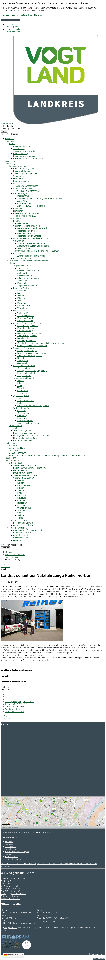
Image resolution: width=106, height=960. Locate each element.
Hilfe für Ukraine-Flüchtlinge (25, 438)
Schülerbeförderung (26, 363)
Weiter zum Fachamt (14, 711)
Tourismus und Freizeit (23, 378)
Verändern (22, 308)
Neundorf (21, 495)
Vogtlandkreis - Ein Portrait (25, 465)
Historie (20, 403)
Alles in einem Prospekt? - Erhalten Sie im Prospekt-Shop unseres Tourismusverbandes (48, 455)
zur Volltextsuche (12, 31)
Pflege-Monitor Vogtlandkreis (26, 213)
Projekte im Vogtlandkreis (24, 433)
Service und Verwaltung (15, 554)
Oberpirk (21, 500)
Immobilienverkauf (21, 181)
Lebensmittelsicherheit (27, 373)
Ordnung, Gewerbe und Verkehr (27, 323)
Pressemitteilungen (21, 171)
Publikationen (23, 196)
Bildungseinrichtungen (27, 350)
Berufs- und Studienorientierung (31, 353)
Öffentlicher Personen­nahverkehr (32, 345)
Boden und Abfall (25, 320)
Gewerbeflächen (24, 413)
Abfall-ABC (22, 201)
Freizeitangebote (24, 275)
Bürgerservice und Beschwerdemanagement (29, 261)
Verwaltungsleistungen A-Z (25, 173)
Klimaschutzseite (97, 954)
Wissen (20, 380)
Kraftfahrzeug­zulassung (28, 325)
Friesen (20, 488)
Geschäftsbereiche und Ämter (26, 226)
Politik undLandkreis (9, 139)
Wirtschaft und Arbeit (22, 408)
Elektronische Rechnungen (17, 851)
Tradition (21, 398)
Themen (13, 263)
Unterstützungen (24, 358)
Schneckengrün (24, 508)
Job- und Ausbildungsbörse (29, 355)
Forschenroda (23, 485)
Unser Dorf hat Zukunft (23, 478)
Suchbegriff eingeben (10, 128)
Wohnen (21, 295)
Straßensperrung (25, 330)
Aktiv (19, 385)
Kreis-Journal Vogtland (23, 168)
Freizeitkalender (20, 470)
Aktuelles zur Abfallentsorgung (31, 206)
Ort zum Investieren (18, 528)
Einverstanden (15, 20)
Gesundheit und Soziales (24, 365)
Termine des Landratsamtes (26, 191)
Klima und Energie (25, 318)
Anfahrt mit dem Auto (14, 709)
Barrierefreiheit (11, 854)
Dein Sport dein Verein (23, 440)
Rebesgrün (22, 503)
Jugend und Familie (22, 266)
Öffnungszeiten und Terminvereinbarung (31, 238)
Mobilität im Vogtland (22, 473)
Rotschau (21, 505)
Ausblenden (5, 20)
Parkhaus (17, 208)
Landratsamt (15, 218)
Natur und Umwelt (21, 310)
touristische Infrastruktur (28, 423)
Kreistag (13, 143)
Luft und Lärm (23, 305)
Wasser (20, 300)
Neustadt (21, 498)
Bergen (20, 480)
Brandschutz (23, 338)
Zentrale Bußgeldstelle (27, 335)
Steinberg (21, 515)
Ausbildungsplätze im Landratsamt (33, 246)
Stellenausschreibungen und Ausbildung (28, 272)
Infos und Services (17, 166)
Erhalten (21, 298)
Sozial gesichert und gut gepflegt (32, 370)
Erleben (20, 383)
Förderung (22, 415)
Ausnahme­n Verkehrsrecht (29, 333)
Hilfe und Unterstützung (28, 278)
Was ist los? (22, 268)
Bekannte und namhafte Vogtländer (33, 405)
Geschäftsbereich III (26, 233)
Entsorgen (21, 303)
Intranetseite (99, 959)
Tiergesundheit (24, 375)
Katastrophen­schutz (26, 340)
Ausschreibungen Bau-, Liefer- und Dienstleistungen (36, 251)
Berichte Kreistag (20, 153)
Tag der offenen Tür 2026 (24, 216)
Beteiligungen (19, 253)
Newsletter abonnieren (15, 859)
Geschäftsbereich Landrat (29, 236)
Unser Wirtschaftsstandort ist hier (28, 530)
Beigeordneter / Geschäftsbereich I (32, 228)
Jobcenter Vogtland (22, 430)
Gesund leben (23, 368)
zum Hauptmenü (12, 26)
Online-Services (24, 203)
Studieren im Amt (25, 248)
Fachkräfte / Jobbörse (23, 525)
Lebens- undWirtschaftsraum (12, 459)
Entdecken (13, 450)
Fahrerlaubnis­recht (25, 328)
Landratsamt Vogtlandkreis (13, 878)
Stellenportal (18, 241)
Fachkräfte (22, 418)
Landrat (16, 221)
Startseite (9, 552)
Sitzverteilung (19, 148)
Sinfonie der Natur (25, 400)
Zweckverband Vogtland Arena (31, 256)
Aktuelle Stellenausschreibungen (31, 243)
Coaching (21, 410)
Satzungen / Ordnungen (24, 156)
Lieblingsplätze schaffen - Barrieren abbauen (33, 435)
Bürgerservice (10, 927)
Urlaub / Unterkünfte (18, 453)
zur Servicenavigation (14, 29)
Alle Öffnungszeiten (46, 921)
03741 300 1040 (16, 704)
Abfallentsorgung (21, 193)
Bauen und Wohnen (22, 288)
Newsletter (18, 211)
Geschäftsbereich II (26, 231)
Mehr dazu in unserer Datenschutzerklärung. (21, 15)
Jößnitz (20, 490)
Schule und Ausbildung (23, 348)
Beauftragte (22, 223)
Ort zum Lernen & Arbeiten (21, 520)
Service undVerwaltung (10, 162)
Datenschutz (10, 846)
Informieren (22, 393)
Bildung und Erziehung (23, 523)
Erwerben (21, 290)
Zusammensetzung (22, 146)
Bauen (20, 293)
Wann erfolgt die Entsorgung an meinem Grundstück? (41, 198)
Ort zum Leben (15, 463)
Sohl (19, 513)
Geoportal (17, 183)
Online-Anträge (19, 176)
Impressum (10, 844)
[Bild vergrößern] (32, 640)
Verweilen (21, 388)
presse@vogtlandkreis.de (19, 701)
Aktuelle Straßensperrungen (25, 186)
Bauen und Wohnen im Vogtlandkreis (29, 468)
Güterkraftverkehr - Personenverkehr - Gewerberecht (40, 343)
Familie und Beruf (25, 420)
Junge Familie (23, 280)
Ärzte (15, 428)
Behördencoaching (21, 535)
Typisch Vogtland (21, 395)
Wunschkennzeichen (22, 188)
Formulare (18, 178)
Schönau (21, 510)
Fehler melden (11, 856)
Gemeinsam (22, 390)
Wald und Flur (23, 313)
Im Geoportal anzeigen (11, 886)
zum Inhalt (9, 24)
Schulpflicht (22, 360)
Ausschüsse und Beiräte (24, 151)
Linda (19, 493)
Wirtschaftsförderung (23, 533)
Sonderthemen (15, 425)
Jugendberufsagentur (27, 285)
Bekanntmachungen (22, 258)
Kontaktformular (12, 849)
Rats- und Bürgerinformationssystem (30, 158)
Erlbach (20, 483)
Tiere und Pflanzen (25, 315)
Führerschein (23, 283)
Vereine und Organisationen (25, 475)
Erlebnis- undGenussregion (11, 444)
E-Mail (3, 893)
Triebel (20, 518)
